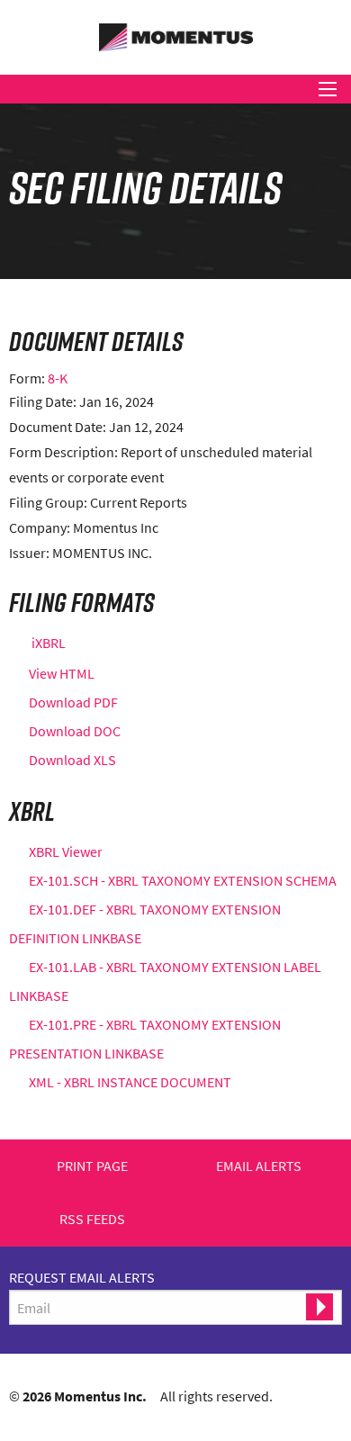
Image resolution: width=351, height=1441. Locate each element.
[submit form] (319, 1306)
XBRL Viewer (66, 851)
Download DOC (75, 731)
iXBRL (49, 643)
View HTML (61, 673)
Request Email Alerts (82, 1277)
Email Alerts (259, 1166)
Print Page (92, 1166)
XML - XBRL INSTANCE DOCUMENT (130, 1082)
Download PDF (73, 702)
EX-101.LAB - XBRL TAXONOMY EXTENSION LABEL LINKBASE (165, 981)
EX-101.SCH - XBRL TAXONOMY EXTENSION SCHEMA (183, 880)
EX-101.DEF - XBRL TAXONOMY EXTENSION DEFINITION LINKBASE (145, 923)
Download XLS (72, 760)
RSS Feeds (92, 1219)
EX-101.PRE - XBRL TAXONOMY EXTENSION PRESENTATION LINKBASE (145, 1038)
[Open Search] (328, 89)
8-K (58, 378)
